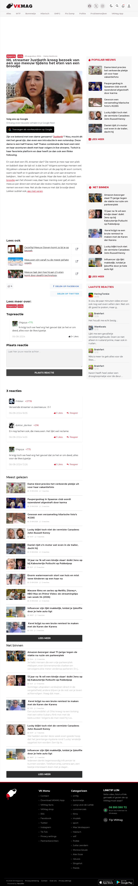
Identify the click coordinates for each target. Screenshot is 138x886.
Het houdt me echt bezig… (103, 320)
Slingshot (77, 863)
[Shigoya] (15, 323)
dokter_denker (23, 425)
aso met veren (35, 191)
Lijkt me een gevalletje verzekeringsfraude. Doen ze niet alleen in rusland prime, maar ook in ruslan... (108, 338)
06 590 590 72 (118, 807)
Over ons (53, 881)
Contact (45, 796)
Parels (76, 868)
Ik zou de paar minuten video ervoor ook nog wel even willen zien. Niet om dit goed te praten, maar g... (109, 304)
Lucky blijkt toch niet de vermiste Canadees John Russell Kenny (117, 115)
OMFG (57, 13)
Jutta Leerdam (80, 845)
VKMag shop (47, 809)
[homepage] (34, 5)
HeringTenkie (101, 294)
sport (75, 823)
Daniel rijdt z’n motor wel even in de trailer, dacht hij (116, 128)
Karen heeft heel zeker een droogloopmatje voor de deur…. (106, 375)
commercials (79, 809)
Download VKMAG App (53, 800)
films (75, 814)
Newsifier (20, 884)
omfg (20, 56)
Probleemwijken (99, 13)
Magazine (11, 56)
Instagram (46, 827)
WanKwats (100, 327)
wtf (74, 836)
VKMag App (117, 13)
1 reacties (45, 491)
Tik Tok (44, 832)
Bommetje (30, 13)
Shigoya (23, 322)
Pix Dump (70, 13)
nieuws (76, 859)
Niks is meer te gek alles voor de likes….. (106, 358)
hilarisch (77, 832)
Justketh (58, 136)
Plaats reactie (44, 372)
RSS (42, 814)
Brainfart (99, 313)
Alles (8, 13)
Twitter (44, 823)
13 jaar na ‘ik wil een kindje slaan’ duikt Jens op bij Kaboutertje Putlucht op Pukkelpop (115, 217)
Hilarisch (45, 13)
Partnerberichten (49, 841)
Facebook (46, 818)
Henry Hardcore (50, 56)
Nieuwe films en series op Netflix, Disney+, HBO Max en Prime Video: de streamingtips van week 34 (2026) (52, 593)
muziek (76, 818)
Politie (82, 13)
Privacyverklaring (32, 881)
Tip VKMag (116, 819)
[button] (117, 5)
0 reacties (45, 521)
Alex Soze (78, 854)
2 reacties (45, 506)
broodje (10, 180)
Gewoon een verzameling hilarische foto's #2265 (116, 102)
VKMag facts (47, 805)
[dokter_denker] (11, 425)
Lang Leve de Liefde (83, 805)
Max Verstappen (81, 827)
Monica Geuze (80, 850)
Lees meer (44, 638)
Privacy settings (48, 836)
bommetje (78, 800)
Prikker (19, 401)
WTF (18, 13)
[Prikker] (11, 401)
